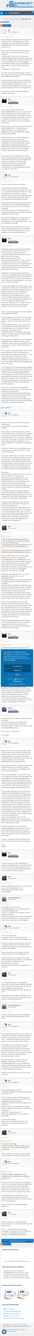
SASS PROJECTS (22, 1330)
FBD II (10, 708)
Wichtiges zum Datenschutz (13, 1314)
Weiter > (8, 25)
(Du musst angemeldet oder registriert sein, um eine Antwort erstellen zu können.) (17, 1240)
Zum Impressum (10, 1309)
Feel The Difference (14, 897)
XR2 (9, 526)
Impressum (11, 684)
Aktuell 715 (6, 1261)
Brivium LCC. (12, 1331)
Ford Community (14, 1325)
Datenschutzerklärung (20, 684)
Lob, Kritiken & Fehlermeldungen (14, 1318)
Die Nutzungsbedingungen (13, 1311)
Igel (9, 30)
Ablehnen (17, 670)
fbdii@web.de (15, 731)
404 (9, 99)
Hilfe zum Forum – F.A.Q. (12, 1316)
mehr (17, 675)
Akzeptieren (17, 666)
